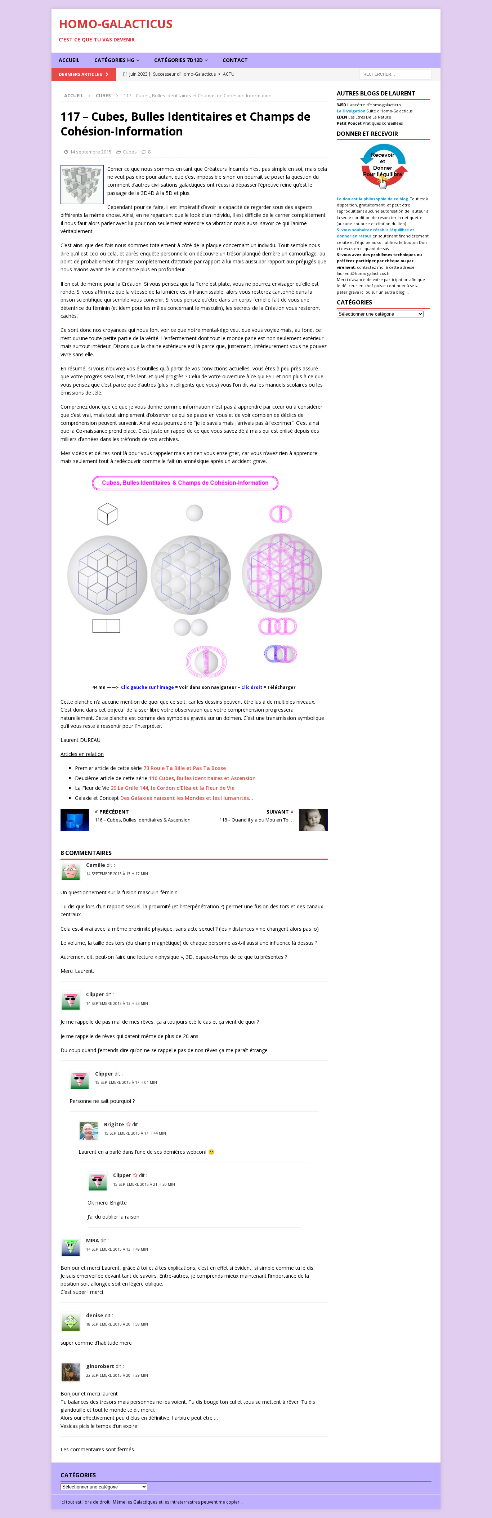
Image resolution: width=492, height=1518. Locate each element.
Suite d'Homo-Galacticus (388, 110)
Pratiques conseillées (382, 123)
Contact (235, 60)
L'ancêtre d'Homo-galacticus (373, 104)
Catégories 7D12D (178, 60)
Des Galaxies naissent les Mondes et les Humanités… (186, 797)
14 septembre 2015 (90, 151)
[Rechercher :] (395, 73)
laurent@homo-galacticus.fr (363, 273)
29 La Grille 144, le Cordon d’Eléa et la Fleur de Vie (172, 787)
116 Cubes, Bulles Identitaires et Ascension (202, 778)
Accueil (69, 60)
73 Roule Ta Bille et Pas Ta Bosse (184, 768)
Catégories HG (114, 60)
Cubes (130, 151)
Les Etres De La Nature (369, 117)
